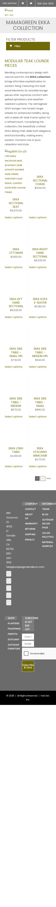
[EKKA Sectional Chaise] (40, 151)
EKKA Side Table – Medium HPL (40, 376)
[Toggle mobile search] (44, 10)
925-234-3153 (9, 614)
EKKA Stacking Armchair (40, 494)
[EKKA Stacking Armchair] (40, 456)
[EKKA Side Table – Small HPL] (16, 347)
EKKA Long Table (16, 487)
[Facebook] (8, 630)
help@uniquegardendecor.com (25, 623)
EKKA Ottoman (16, 269)
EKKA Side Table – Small (40, 435)
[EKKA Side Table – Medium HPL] (40, 347)
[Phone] (8, 659)
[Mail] (8, 652)
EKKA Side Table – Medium (16, 435)
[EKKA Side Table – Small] (40, 397)
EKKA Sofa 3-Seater (40, 320)
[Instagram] (8, 637)
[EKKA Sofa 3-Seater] (40, 288)
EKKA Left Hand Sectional (16, 326)
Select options (13, 217)
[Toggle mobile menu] (50, 10)
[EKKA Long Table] (16, 456)
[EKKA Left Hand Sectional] (16, 288)
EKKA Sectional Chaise (40, 203)
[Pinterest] (8, 645)
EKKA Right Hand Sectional (40, 262)
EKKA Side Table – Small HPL (16, 376)
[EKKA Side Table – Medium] (16, 397)
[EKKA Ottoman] (16, 224)
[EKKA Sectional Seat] (16, 151)
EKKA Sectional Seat (16, 203)
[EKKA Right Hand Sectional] (40, 224)
